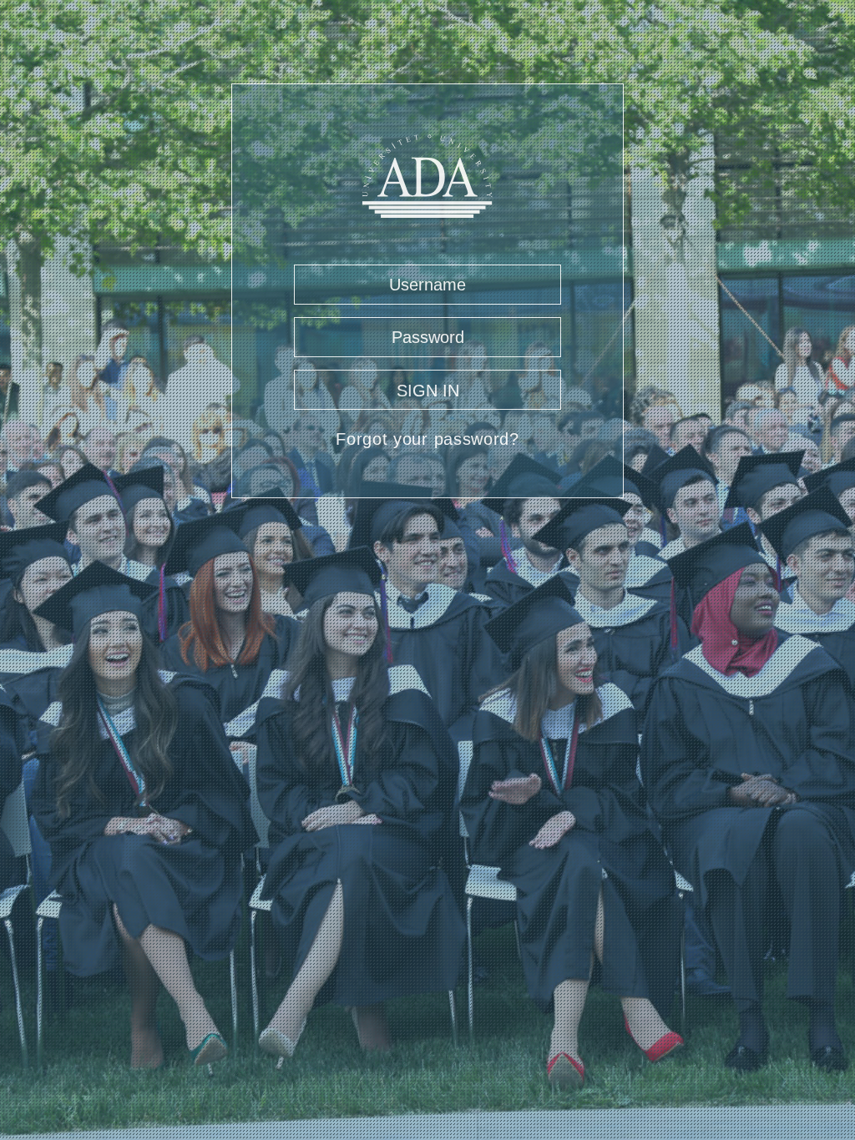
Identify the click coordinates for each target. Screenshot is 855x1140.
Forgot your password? (427, 439)
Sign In (428, 390)
